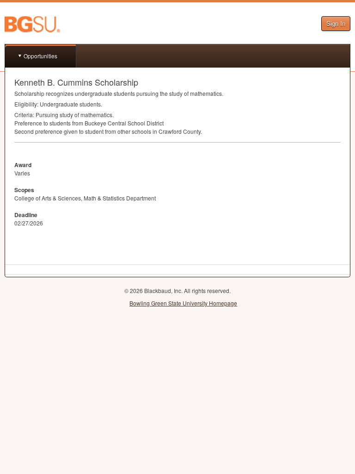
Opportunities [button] (40, 56)
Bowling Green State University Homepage (183, 303)
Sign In (335, 23)
